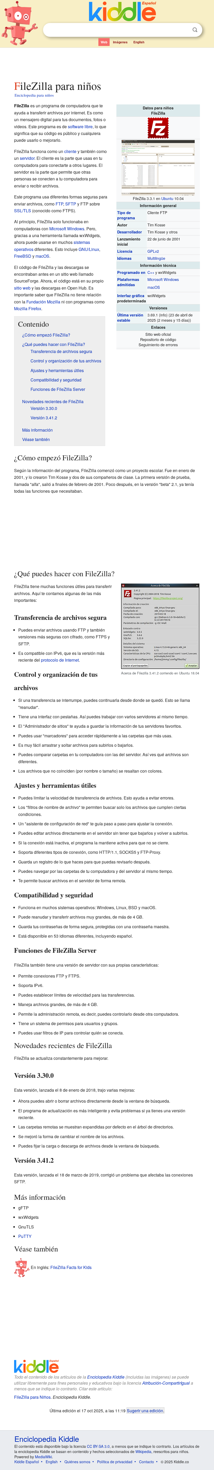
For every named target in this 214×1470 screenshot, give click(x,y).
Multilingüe (156, 258)
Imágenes (120, 42)
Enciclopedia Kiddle (105, 1377)
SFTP (70, 204)
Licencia (124, 251)
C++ (150, 272)
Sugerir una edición (145, 1410)
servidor (27, 158)
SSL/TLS (22, 211)
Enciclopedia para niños (34, 95)
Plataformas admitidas (128, 282)
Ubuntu (167, 198)
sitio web (22, 288)
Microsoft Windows (163, 279)
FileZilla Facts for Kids (71, 1267)
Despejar (184, 30)
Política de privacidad (114, 1461)
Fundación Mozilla (43, 302)
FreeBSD (22, 256)
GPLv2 (153, 251)
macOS (153, 287)
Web (104, 42)
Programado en (131, 272)
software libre (80, 127)
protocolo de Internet (60, 660)
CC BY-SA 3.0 (98, 1446)
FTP (59, 204)
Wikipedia (143, 1451)
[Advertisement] (107, 62)
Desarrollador (129, 231)
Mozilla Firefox (27, 308)
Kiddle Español (26, 1461)
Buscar (195, 30)
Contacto (146, 1461)
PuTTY (25, 1236)
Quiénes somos (77, 1461)
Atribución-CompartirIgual (166, 1383)
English (138, 42)
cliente (70, 151)
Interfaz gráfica (130, 295)
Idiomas (124, 258)
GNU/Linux (89, 249)
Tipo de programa (126, 215)
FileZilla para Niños (32, 1397)
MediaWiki (43, 1456)
